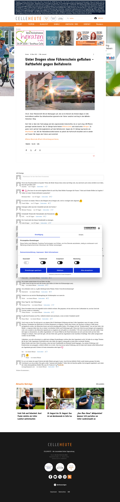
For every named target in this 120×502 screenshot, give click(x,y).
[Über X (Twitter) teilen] (31, 150)
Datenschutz (62, 492)
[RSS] (69, 477)
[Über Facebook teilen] (26, 150)
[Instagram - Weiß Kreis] (65, 477)
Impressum (53, 492)
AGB (69, 492)
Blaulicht (28, 144)
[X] (60, 477)
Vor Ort (33, 144)
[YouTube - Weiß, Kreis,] (55, 477)
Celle (38, 144)
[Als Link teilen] (35, 150)
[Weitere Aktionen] (93, 54)
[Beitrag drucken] (40, 150)
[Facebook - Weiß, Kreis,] (50, 477)
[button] (57, 24)
